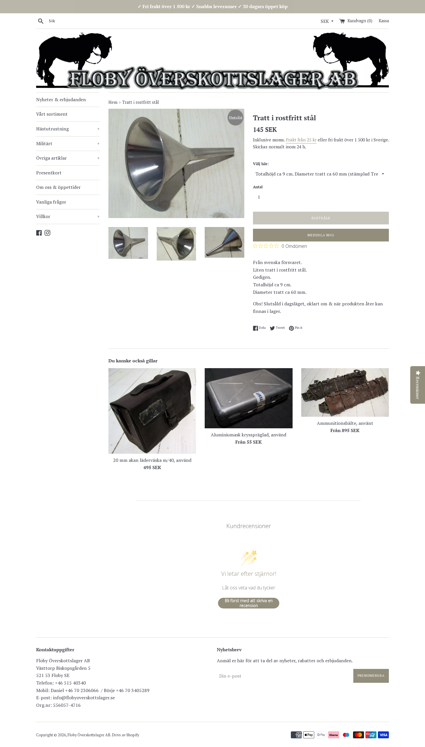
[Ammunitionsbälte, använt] (345, 392)
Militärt (68, 143)
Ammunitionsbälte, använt (345, 423)
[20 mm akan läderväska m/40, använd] (152, 410)
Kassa (384, 20)
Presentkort (49, 172)
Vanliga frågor (51, 202)
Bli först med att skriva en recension (249, 603)
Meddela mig (321, 235)
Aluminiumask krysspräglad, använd (248, 434)
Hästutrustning (68, 129)
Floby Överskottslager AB (89, 735)
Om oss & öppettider (58, 187)
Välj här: (261, 163)
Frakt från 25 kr (301, 140)
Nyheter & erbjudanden (61, 99)
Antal (258, 187)
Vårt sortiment (52, 114)
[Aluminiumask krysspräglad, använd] (248, 398)
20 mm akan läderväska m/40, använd (152, 460)
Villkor (68, 216)
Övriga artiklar (68, 158)
